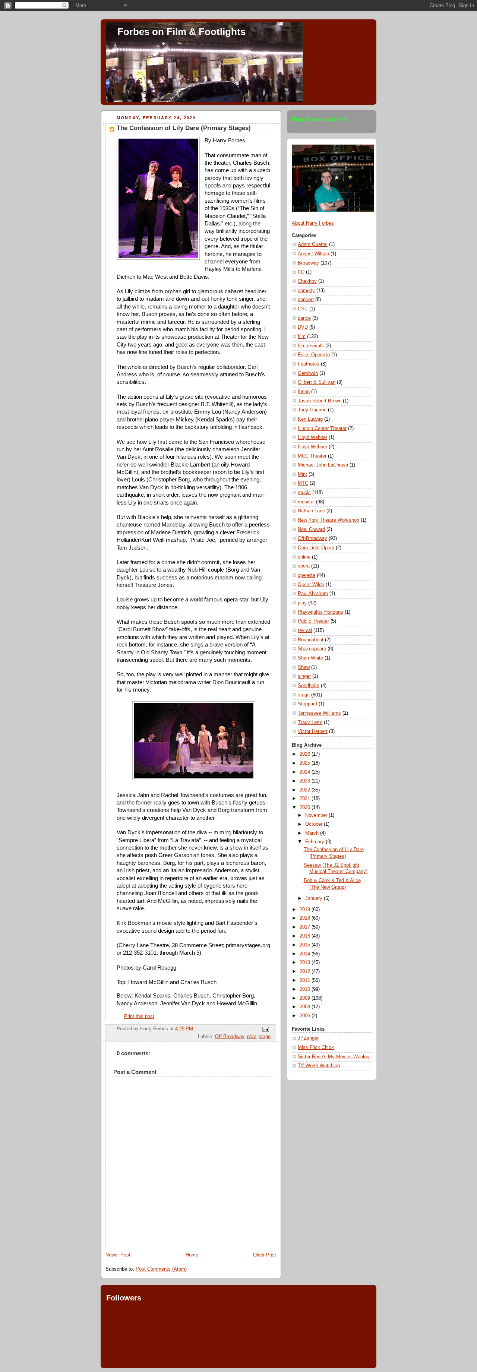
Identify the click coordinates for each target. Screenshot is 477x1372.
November (317, 815)
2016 (306, 936)
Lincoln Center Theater (322, 428)
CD (301, 272)
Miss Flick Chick (316, 1047)
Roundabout (310, 639)
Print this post (139, 1016)
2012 (306, 971)
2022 (306, 790)
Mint (302, 474)
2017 (306, 927)
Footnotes (308, 364)
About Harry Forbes (313, 223)
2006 (306, 1015)
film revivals (311, 345)
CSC (303, 309)
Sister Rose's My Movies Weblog (333, 1056)
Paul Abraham (313, 593)
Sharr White (310, 658)
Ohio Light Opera (316, 547)
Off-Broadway (229, 1036)
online (304, 557)
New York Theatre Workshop (328, 520)
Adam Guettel (313, 244)
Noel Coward (311, 529)
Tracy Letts (310, 722)
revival (305, 630)
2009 (306, 998)
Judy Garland (312, 409)
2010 (306, 989)
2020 (306, 807)
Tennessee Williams (319, 713)
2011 (306, 980)
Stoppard (307, 703)
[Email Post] (265, 1028)
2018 (306, 918)
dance (304, 318)
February (315, 841)
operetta (306, 575)
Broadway (308, 263)
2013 (306, 962)
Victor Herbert (313, 731)
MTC (303, 483)
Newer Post (117, 1255)
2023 (306, 781)
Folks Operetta (314, 354)
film (302, 336)
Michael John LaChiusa (323, 465)
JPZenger (308, 1038)
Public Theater (313, 621)
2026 (306, 754)
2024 (306, 772)
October (314, 824)
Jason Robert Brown (319, 401)
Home (192, 1255)
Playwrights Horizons (320, 612)
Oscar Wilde (311, 584)
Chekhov (307, 281)
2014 (306, 954)
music (304, 492)
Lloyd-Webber (312, 446)
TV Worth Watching (319, 1065)
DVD (303, 327)
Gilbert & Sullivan (316, 382)
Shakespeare (312, 648)
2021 (306, 798)
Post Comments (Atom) (161, 1269)
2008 (306, 1006)
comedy (306, 290)
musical (306, 502)
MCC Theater (312, 456)
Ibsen (304, 391)
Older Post (264, 1255)
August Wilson (313, 253)
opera (304, 566)
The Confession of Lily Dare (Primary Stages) (184, 128)
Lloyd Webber (312, 437)
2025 (306, 763)
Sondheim (308, 685)
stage (265, 1036)
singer (304, 676)
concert (306, 299)
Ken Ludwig (310, 419)
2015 (306, 945)
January (314, 898)
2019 (306, 909)
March (312, 833)
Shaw (304, 667)
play (251, 1036)
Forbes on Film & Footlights (181, 31)
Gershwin (308, 373)
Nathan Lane (311, 510)
